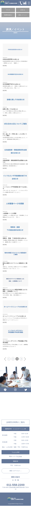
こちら (20, 456)
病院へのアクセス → (15, 470)
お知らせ (22, 10)
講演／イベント (23, 15)
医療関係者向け (8, 15)
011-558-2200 (16, 484)
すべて (8, 10)
